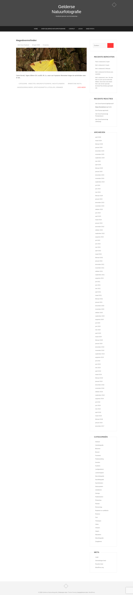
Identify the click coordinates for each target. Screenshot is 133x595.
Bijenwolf (110, 103)
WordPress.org (99, 567)
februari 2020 (99, 340)
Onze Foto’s (90, 28)
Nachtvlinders (58, 83)
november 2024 (99, 178)
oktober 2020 (99, 312)
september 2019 (100, 354)
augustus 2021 (99, 278)
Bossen (97, 452)
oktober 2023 (99, 209)
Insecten (32, 83)
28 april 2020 (36, 45)
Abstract (97, 441)
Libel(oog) (98, 121)
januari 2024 (98, 199)
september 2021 (100, 275)
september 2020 (100, 316)
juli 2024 (97, 185)
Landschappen (99, 472)
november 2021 (99, 268)
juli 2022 (97, 240)
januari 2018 (98, 422)
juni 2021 (98, 285)
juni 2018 (98, 405)
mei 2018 (98, 409)
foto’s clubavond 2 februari (102, 68)
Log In (80, 28)
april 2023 (98, 216)
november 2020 (99, 309)
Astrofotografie (99, 445)
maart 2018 (98, 416)
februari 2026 (99, 144)
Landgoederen (99, 469)
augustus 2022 (99, 237)
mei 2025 (98, 161)
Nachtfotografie (99, 479)
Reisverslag (98, 507)
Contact (72, 28)
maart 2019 (98, 374)
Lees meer (81, 87)
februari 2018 (99, 419)
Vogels (97, 531)
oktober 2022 (99, 230)
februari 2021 (99, 299)
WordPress (92, 592)
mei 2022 (98, 247)
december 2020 (99, 305)
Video (97, 524)
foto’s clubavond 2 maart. (102, 65)
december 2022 (99, 226)
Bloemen (97, 448)
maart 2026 (98, 140)
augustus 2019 (99, 357)
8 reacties (46, 45)
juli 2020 (97, 323)
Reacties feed (99, 564)
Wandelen (98, 534)
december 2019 (99, 347)
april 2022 (98, 250)
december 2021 (99, 264)
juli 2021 (97, 281)
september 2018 (100, 395)
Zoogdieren (98, 541)
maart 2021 (98, 295)
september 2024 (100, 182)
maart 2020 (98, 336)
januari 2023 (98, 223)
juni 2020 (98, 326)
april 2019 (98, 371)
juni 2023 (98, 213)
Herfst (109, 107)
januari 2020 (98, 343)
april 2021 (98, 292)
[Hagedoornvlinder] (51, 59)
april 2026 (98, 137)
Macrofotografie (43, 83)
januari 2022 (98, 261)
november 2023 (99, 206)
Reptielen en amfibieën (101, 510)
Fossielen (98, 455)
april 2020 (98, 333)
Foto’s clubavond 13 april (102, 61)
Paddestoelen (99, 497)
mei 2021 (98, 288)
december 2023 (99, 202)
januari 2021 (98, 302)
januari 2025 (98, 171)
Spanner (59, 87)
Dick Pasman (99, 110)
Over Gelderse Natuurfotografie (53, 28)
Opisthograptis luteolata (44, 87)
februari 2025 (99, 168)
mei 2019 (98, 367)
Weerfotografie (99, 538)
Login (97, 557)
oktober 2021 (99, 271)
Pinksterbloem (99, 116)
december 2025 (99, 151)
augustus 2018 (99, 398)
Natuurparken (99, 486)
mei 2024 (98, 192)
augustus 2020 (99, 319)
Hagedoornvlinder (26, 40)
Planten (97, 503)
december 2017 (99, 426)
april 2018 (98, 412)
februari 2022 (99, 257)
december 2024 (99, 175)
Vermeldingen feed (100, 560)
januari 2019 (98, 381)
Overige (97, 493)
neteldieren (98, 490)
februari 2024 (99, 195)
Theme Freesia (72, 592)
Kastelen (97, 466)
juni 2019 (98, 364)
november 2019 (99, 350)
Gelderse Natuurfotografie (66, 9)
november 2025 (99, 154)
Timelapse (98, 521)
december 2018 (99, 385)
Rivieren (97, 514)
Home (36, 28)
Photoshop (98, 500)
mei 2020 (98, 330)
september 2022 (100, 233)
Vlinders (97, 527)
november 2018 (99, 388)
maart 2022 (98, 254)
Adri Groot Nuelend (23, 45)
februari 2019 (99, 378)
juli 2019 (97, 361)
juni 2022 (98, 244)
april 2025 (98, 164)
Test (96, 517)
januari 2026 (98, 147)
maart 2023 (98, 219)
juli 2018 (97, 402)
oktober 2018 (99, 391)
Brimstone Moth (74, 83)
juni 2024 (98, 189)
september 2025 (100, 158)
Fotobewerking (99, 459)
